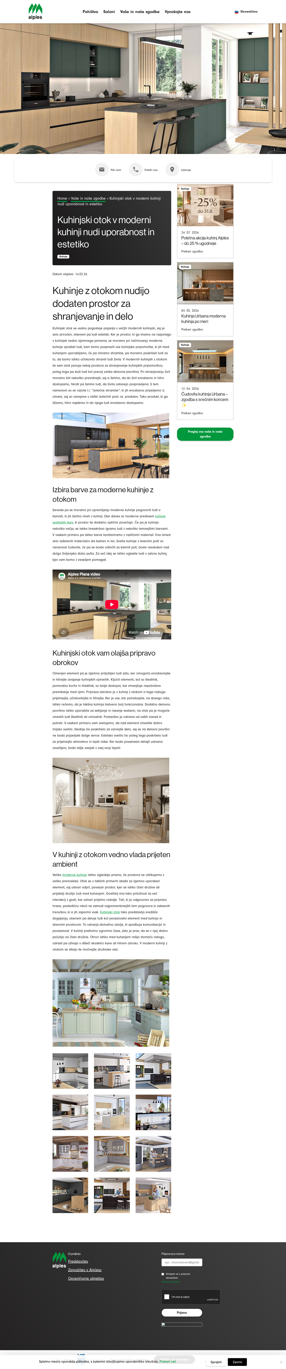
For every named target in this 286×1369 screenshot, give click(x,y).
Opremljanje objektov (86, 1278)
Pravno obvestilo (170, 1281)
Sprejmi (216, 1362)
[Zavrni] (281, 1362)
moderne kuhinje (74, 875)
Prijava (182, 1312)
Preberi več (168, 1361)
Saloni (109, 11)
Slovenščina (248, 11)
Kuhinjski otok (110, 912)
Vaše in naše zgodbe (140, 11)
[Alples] (35, 11)
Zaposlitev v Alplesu (85, 1270)
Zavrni (237, 1362)
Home (62, 198)
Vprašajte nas (177, 11)
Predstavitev (78, 1261)
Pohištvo (90, 11)
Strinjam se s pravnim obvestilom (178, 1275)
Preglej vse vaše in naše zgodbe (205, 434)
